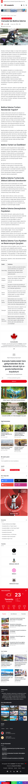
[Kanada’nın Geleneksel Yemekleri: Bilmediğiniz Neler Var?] (5, 626)
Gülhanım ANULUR (14, 564)
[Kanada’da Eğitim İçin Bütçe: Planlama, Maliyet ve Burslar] (5, 708)
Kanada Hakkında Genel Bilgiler (9, 523)
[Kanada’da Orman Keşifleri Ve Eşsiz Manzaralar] (21, 442)
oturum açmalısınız (15, 460)
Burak (14, 554)
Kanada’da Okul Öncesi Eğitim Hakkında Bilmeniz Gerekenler (17, 643)
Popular (11, 728)
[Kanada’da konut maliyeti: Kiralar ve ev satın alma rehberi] (7, 658)
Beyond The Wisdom (16, 765)
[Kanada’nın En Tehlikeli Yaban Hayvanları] (7, 442)
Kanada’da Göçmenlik (7, 532)
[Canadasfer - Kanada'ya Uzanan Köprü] (8, 5)
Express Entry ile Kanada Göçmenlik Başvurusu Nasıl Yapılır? (21, 664)
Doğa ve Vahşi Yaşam (11, 15)
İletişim (23, 768)
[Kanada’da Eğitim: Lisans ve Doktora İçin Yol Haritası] (21, 672)
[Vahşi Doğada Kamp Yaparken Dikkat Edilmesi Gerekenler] (21, 428)
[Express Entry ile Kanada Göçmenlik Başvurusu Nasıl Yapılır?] (21, 658)
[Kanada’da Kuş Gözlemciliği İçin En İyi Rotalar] (7, 428)
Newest (2, 728)
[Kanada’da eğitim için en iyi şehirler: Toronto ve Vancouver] (5, 718)
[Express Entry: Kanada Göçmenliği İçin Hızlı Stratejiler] (14, 718)
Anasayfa (4, 15)
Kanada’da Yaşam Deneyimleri (8, 536)
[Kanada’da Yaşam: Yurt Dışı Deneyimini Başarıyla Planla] (7, 672)
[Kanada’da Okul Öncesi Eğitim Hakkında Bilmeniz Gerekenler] (5, 644)
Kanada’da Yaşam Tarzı (7, 538)
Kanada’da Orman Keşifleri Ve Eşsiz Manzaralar (19, 449)
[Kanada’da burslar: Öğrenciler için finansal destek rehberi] (23, 713)
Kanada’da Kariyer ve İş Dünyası (9, 534)
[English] (2, 470)
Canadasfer (5, 24)
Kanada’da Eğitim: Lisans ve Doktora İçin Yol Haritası (20, 679)
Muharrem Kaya (14, 583)
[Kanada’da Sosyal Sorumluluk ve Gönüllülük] (5, 632)
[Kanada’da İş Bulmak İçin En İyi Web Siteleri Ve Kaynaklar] (5, 620)
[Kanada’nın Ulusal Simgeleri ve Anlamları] (5, 638)
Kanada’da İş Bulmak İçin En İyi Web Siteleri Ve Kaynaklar (17, 619)
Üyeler (2, 724)
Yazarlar (15, 768)
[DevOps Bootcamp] (14, 10)
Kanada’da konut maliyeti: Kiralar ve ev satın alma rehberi (6, 664)
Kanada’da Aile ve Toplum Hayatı (9, 526)
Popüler (4, 614)
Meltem (14, 574)
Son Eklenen (14, 614)
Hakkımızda (10, 768)
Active (7, 728)
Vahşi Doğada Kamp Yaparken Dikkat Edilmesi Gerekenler (20, 434)
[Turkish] (3, 470)
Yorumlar (23, 614)
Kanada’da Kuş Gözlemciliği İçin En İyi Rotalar (6, 434)
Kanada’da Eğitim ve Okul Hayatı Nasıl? (10, 528)
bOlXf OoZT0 (8, 736)
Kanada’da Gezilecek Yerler (8, 530)
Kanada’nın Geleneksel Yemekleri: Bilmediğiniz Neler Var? (18, 625)
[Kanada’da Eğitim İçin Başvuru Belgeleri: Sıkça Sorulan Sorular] (23, 718)
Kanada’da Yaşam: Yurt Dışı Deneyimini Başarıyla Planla (7, 679)
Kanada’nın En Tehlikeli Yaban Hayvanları (6, 448)
